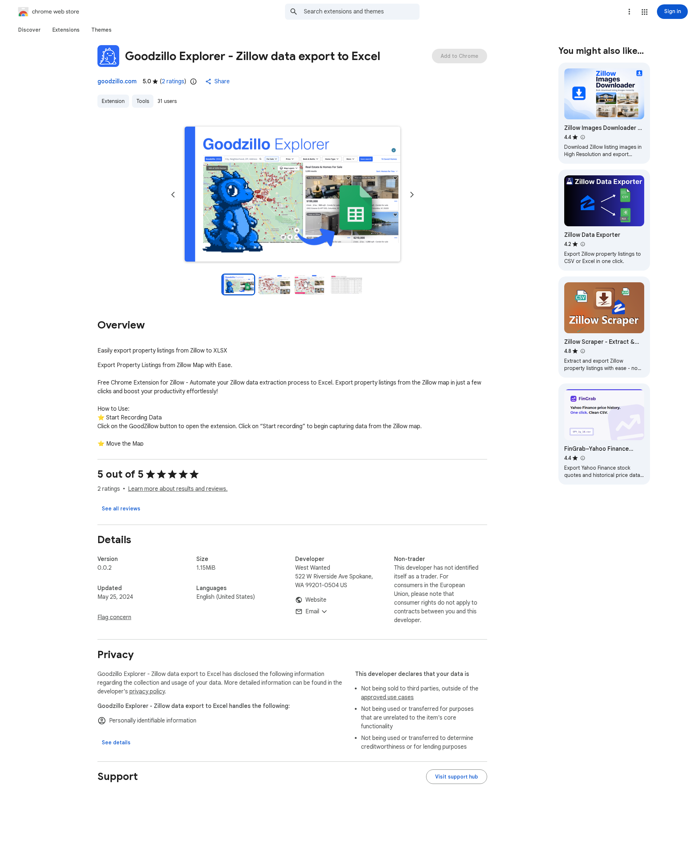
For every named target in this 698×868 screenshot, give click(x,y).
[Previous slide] (173, 194)
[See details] (116, 742)
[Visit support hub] (456, 776)
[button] (644, 12)
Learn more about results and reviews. (178, 489)
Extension (113, 101)
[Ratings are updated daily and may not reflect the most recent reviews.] (193, 81)
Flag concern (114, 617)
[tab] (29, 29)
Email (312, 611)
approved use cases (387, 697)
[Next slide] (412, 194)
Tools (142, 101)
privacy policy (147, 691)
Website (315, 600)
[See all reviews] (121, 508)
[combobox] (362, 11)
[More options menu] (629, 11)
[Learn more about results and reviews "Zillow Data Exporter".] (582, 244)
